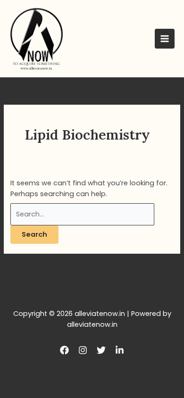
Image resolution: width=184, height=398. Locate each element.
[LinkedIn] (119, 350)
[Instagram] (82, 350)
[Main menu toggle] (165, 39)
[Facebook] (64, 350)
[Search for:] (82, 214)
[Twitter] (101, 350)
